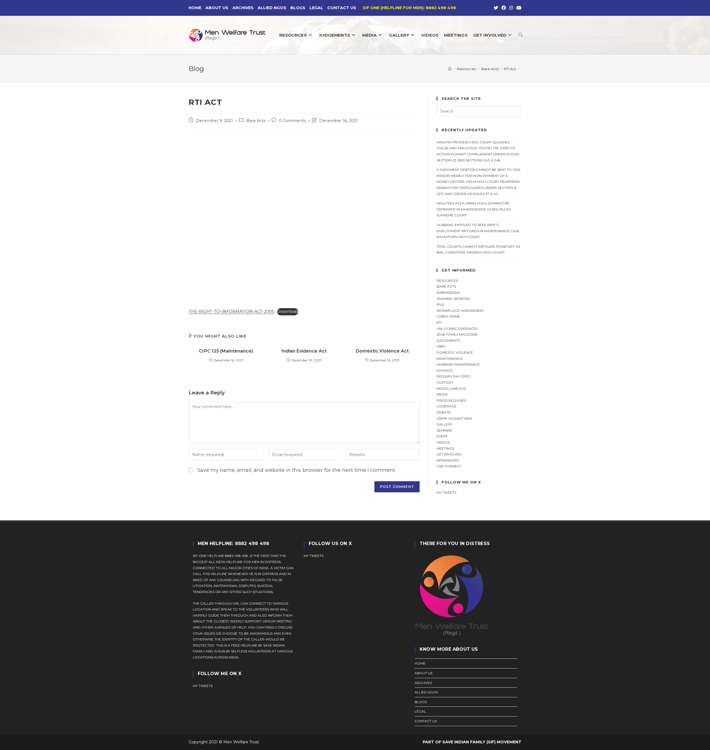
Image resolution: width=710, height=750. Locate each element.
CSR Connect (449, 466)
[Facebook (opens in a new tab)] (504, 8)
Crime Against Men (454, 418)
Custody (445, 382)
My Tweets (313, 556)
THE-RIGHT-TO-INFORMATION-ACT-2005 (231, 311)
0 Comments (292, 120)
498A (441, 346)
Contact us (341, 7)
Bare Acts (255, 120)
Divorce (445, 370)
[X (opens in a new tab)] (496, 8)
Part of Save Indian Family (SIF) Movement (472, 741)
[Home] (450, 69)
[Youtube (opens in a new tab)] (518, 8)
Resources (447, 280)
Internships (448, 460)
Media (442, 394)
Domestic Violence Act (382, 351)
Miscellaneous (451, 388)
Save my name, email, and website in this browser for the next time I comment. (296, 470)
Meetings (445, 448)
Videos (443, 442)
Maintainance (450, 358)
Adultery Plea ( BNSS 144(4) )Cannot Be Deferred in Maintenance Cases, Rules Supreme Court (474, 209)
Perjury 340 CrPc (454, 376)
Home (195, 7)
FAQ (440, 304)
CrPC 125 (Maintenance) (226, 351)
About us (217, 7)
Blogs (297, 7)
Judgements (448, 340)
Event (442, 436)
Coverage (447, 406)
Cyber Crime (448, 316)
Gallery (444, 424)
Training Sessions (453, 299)
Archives (242, 7)
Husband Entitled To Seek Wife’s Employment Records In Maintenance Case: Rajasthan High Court (478, 231)
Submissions (448, 292)
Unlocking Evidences (457, 328)
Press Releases (451, 400)
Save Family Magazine (457, 334)
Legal (316, 7)
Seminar (444, 430)
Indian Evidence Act (304, 351)
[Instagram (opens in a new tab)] (511, 8)
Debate (444, 412)
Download (287, 311)
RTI (439, 322)
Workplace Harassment (460, 310)
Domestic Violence (455, 352)
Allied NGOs (272, 7)
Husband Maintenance (458, 364)
